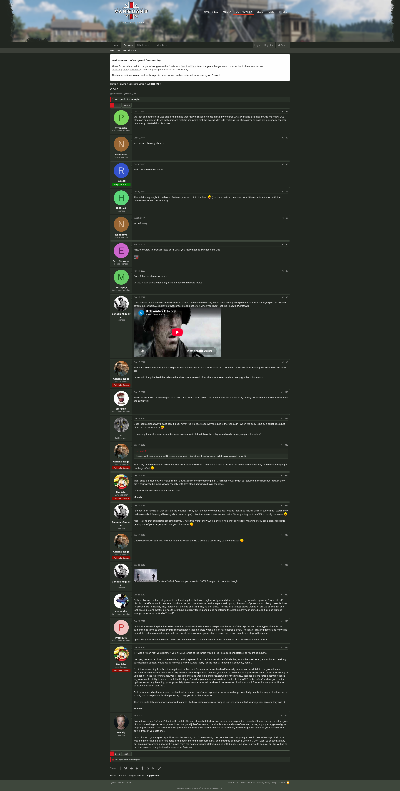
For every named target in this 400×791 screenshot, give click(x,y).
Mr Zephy (121, 287)
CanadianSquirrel (121, 315)
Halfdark (121, 208)
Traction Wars (188, 66)
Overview (211, 12)
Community (244, 12)
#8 (287, 297)
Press (283, 12)
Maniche (121, 492)
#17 (286, 594)
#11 (286, 418)
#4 (287, 191)
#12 (286, 445)
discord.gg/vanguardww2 (126, 69)
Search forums (129, 50)
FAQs (271, 12)
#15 (286, 535)
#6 (287, 244)
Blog (260, 12)
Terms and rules (247, 782)
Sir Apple (121, 408)
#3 (287, 164)
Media (227, 12)
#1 (287, 111)
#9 (287, 362)
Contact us (233, 782)
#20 (286, 715)
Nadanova (121, 154)
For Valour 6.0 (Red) (122, 782)
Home (115, 45)
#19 (286, 647)
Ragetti (121, 180)
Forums (128, 45)
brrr (121, 435)
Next (126, 105)
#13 (286, 475)
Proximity (121, 637)
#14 (286, 505)
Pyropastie (117, 93)
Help (274, 782)
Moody (121, 732)
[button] (152, 45)
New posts (115, 50)
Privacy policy (263, 782)
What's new (143, 45)
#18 (286, 621)
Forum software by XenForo (200, 788)
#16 (286, 565)
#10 (286, 392)
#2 (287, 137)
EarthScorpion (121, 261)
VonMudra (121, 611)
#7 (287, 271)
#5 (287, 218)
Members (162, 45)
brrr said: (140, 451)
